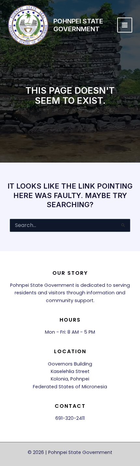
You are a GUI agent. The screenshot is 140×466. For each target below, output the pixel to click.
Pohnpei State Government (78, 25)
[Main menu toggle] (124, 25)
